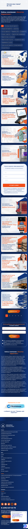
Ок (15, 520)
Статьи (2, 454)
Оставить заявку (14, 185)
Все (2, 25)
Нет (10, 5)
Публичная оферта (5, 496)
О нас (2, 494)
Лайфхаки (3, 459)
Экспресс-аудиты (4, 471)
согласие (8, 191)
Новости (3, 462)
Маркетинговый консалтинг (7, 39)
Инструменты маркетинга (6, 457)
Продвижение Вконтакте (6, 433)
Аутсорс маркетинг (5, 441)
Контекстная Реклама (5, 440)
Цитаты (2, 469)
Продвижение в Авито (19, 39)
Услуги (2, 429)
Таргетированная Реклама (6, 438)
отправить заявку (14, 336)
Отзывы (2, 491)
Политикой (19, 190)
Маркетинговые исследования (8, 36)
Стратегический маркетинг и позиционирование (12, 45)
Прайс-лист (3, 493)
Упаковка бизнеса (5, 47)
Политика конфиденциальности (7, 522)
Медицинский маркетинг (7, 28)
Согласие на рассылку (5, 498)
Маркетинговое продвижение (18, 34)
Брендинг (3, 443)
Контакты (3, 489)
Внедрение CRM (15, 31)
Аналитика (16, 28)
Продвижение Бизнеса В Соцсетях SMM (9, 431)
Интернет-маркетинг (6, 34)
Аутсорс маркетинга (6, 31)
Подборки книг (4, 464)
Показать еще (13, 311)
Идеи (2, 456)
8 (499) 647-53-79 (8, 508)
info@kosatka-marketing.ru (7, 512)
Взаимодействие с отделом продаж (8, 446)
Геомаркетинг (23, 31)
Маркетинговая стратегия (6, 445)
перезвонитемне (6, 516)
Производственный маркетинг (11, 25)
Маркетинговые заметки (6, 461)
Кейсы (2, 473)
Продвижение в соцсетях (7, 42)
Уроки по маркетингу (5, 467)
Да (7, 5)
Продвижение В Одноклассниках (8, 435)
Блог (2, 452)
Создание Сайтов (4, 436)
